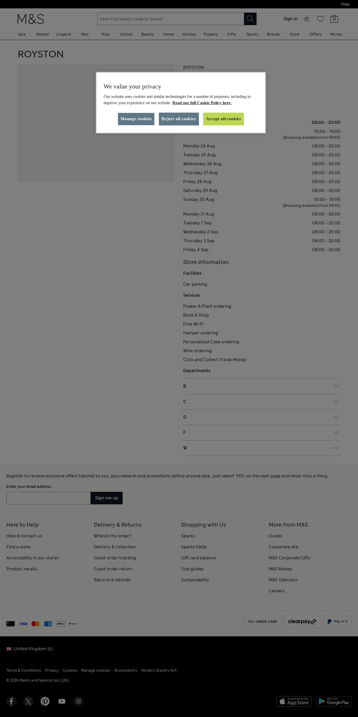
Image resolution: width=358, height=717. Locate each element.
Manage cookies (136, 119)
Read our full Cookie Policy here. (201, 103)
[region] (181, 103)
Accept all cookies (223, 119)
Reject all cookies (179, 119)
